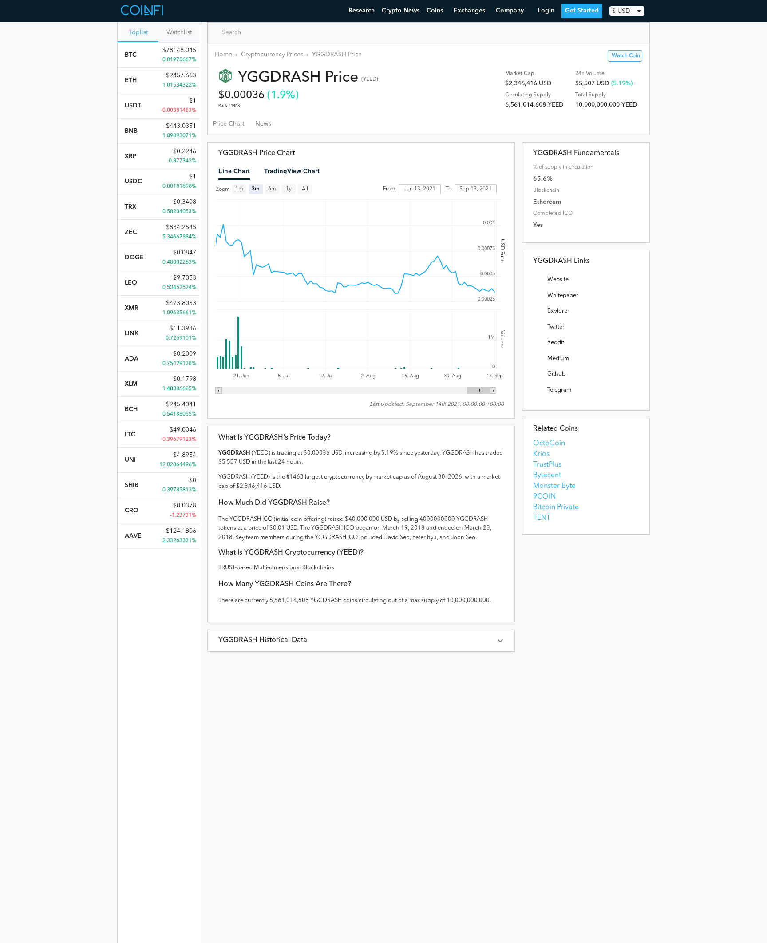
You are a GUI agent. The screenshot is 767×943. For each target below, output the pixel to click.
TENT (541, 518)
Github (556, 374)
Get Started (582, 11)
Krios (541, 454)
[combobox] (252, 32)
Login (546, 11)
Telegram (559, 390)
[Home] (143, 11)
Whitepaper (562, 295)
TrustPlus (547, 464)
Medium (558, 358)
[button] (361, 640)
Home (223, 55)
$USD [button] (621, 11)
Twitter (556, 327)
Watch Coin (626, 56)
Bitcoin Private (556, 507)
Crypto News (400, 11)
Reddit (555, 342)
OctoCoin (549, 443)
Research (361, 11)
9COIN (544, 496)
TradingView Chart (292, 170)
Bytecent (547, 475)
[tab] (229, 124)
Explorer (558, 311)
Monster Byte (554, 486)
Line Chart (234, 170)
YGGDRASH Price (337, 55)
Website (558, 279)
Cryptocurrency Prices (272, 55)
